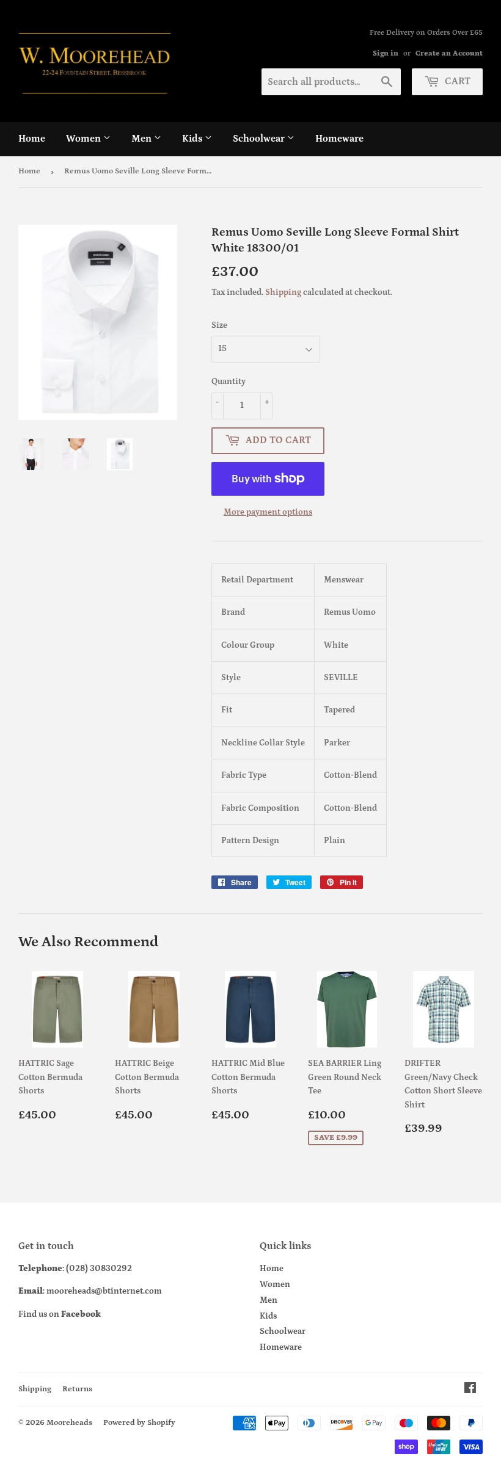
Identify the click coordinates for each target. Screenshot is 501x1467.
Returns (77, 1389)
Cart (456, 81)
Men (142, 138)
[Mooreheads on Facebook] (470, 1390)
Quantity (228, 381)
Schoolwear (260, 138)
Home (31, 138)
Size (219, 325)
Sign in (385, 53)
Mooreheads (69, 1422)
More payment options (268, 512)
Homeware (339, 138)
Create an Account (449, 53)
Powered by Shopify (139, 1422)
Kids (193, 138)
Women (84, 138)
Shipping (283, 292)
